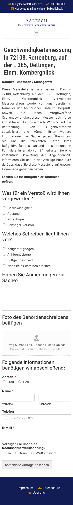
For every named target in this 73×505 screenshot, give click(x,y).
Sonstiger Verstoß (20, 225)
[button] (36, 33)
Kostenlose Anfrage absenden (27, 465)
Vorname (7, 403)
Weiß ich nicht (46, 453)
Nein (23, 453)
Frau (10, 382)
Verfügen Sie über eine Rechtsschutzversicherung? (23, 446)
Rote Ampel (16, 219)
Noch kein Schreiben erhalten (29, 266)
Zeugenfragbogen (20, 249)
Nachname (45, 403)
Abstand (13, 214)
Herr (26, 382)
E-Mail (8, 428)
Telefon (8, 411)
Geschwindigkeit (19, 208)
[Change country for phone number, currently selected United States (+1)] (6, 418)
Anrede (9, 377)
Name (7, 391)
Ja (9, 453)
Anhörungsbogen (20, 254)
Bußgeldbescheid (20, 260)
